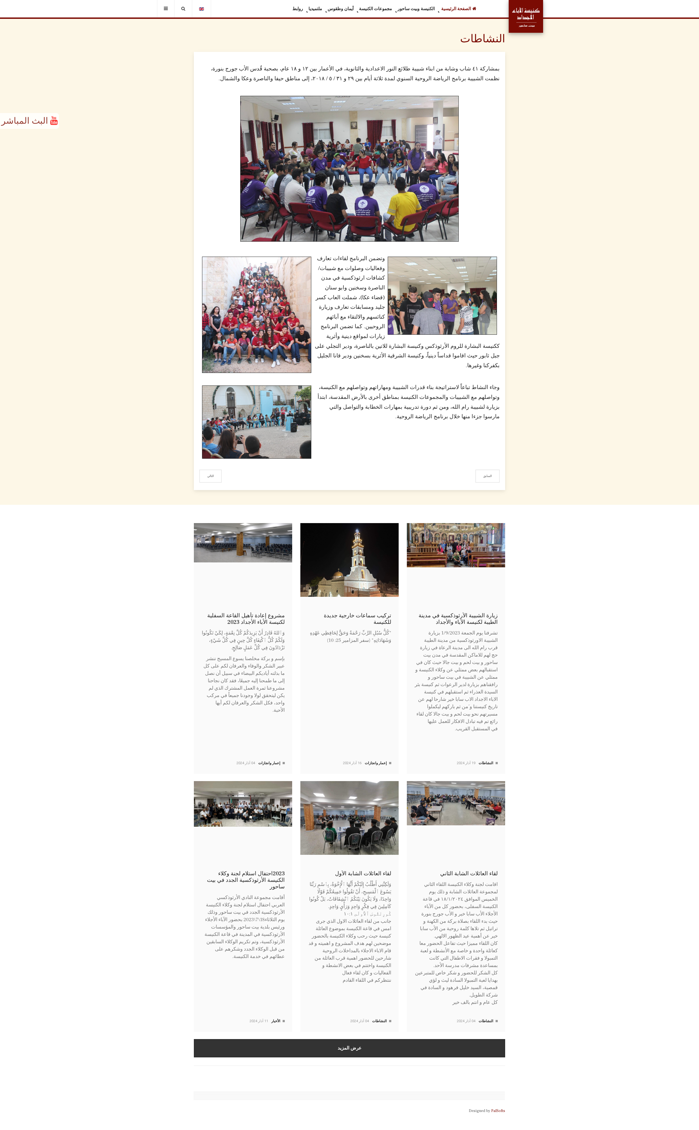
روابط (297, 8)
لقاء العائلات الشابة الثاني (469, 873)
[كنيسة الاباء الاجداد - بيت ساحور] (526, 16)
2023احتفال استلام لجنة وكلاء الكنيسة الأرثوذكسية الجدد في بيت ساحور (246, 880)
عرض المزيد (350, 1048)
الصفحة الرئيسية (455, 8)
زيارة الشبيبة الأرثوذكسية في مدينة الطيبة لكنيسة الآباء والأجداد (458, 619)
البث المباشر (25, 121)
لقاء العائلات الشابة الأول (363, 873)
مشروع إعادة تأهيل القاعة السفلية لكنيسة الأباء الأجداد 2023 (246, 619)
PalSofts (498, 1110)
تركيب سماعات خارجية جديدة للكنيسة (357, 619)
